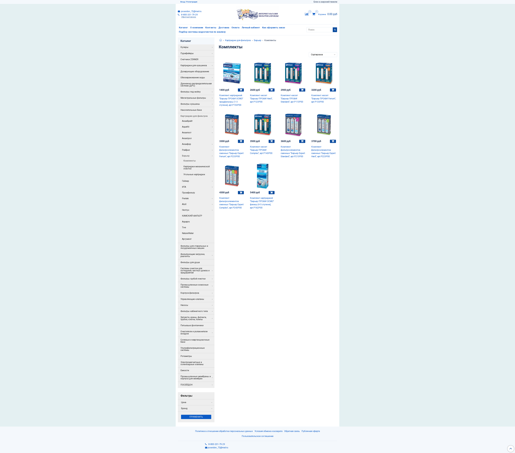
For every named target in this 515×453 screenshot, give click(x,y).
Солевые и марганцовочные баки (195, 341)
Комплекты (189, 160)
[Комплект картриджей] (232, 73)
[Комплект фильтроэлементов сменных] (232, 124)
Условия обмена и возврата (268, 431)
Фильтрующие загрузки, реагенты (193, 255)
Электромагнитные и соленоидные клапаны (192, 363)
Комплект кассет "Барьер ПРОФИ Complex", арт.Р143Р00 (261, 149)
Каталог (183, 27)
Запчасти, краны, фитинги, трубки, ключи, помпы (193, 318)
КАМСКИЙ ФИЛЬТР (192, 215)
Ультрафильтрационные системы (193, 349)
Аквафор (186, 144)
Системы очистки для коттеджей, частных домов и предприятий (195, 270)
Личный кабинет (251, 27)
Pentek (185, 198)
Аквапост (186, 132)
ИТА (184, 187)
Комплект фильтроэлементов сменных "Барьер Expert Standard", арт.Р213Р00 (293, 151)
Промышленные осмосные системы (194, 285)
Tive (184, 227)
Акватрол (187, 138)
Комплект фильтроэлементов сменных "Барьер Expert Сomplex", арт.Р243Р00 (231, 203)
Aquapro (186, 221)
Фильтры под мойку (191, 91)
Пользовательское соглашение (257, 436)
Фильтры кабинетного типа (194, 311)
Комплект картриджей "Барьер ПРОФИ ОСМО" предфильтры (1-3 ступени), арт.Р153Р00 (231, 100)
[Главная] (220, 40)
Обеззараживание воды (193, 77)
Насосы (184, 305)
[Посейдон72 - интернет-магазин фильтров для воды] (257, 13)
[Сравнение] (306, 14)
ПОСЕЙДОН (186, 384)
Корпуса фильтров (190, 293)
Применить (196, 417)
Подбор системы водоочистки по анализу (202, 32)
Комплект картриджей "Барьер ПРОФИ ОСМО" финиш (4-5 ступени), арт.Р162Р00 (262, 203)
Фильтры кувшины (190, 104)
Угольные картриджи (194, 174)
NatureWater (188, 233)
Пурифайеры (187, 53)
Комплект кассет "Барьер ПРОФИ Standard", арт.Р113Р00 (292, 98)
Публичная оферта (310, 431)
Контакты (210, 27)
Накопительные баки (191, 110)
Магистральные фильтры (193, 98)
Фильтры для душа (190, 262)
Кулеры (184, 47)
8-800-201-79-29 (189, 14)
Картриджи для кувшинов (194, 65)
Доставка (223, 27)
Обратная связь (292, 431)
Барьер (257, 40)
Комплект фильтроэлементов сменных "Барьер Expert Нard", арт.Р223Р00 (323, 151)
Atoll (184, 204)
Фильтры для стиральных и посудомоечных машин (194, 247)
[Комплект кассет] (262, 73)
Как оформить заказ (273, 27)
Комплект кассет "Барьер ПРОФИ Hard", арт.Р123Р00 (261, 98)
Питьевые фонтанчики (192, 325)
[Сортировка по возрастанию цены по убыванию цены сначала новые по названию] (323, 54)
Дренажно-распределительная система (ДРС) (196, 84)
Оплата (235, 27)
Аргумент (187, 239)
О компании (196, 27)
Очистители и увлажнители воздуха (194, 332)
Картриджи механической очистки (196, 167)
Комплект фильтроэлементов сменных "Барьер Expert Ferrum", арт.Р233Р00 (231, 151)
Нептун (185, 210)
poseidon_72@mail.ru (191, 11)
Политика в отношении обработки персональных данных (224, 431)
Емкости (185, 370)
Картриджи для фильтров (238, 40)
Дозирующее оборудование (195, 71)
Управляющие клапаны (192, 299)
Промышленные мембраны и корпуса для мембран (196, 377)
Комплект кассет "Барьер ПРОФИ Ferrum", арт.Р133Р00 (323, 98)
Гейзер (185, 181)
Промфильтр (188, 192)
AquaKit (185, 126)
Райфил (186, 150)
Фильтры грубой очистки (193, 278)
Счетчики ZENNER (189, 59)
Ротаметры (186, 356)
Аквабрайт (187, 121)
